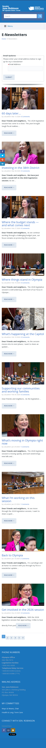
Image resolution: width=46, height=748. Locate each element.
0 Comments (25, 116)
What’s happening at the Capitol (23, 334)
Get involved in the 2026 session (23, 610)
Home (4, 39)
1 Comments (24, 447)
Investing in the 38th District (20, 168)
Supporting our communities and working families (21, 389)
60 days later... (11, 113)
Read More (8, 133)
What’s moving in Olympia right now (22, 441)
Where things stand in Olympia (22, 279)
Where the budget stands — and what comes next (20, 223)
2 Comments (24, 559)
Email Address (15, 64)
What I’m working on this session (18, 499)
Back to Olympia (12, 555)
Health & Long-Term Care (12, 712)
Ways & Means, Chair (10, 708)
